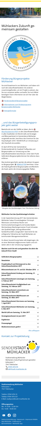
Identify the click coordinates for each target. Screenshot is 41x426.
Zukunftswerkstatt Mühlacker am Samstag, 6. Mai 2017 (18, 308)
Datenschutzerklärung (9, 419)
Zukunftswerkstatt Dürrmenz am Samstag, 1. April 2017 (18, 302)
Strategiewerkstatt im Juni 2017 (14, 316)
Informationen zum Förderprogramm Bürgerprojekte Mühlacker (16, 106)
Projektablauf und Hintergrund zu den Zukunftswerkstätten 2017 (16, 265)
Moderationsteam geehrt (11, 327)
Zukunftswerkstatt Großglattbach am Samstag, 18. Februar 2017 (16, 285)
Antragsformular (10, 111)
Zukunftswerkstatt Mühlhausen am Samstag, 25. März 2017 (15, 297)
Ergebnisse (6, 320)
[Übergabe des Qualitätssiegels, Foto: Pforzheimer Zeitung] (20, 190)
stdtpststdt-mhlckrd (18, 399)
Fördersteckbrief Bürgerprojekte (15, 101)
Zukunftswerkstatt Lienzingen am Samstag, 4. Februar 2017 (18, 280)
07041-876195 (13, 367)
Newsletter (6, 260)
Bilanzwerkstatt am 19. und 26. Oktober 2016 (19, 270)
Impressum (20, 419)
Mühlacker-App (18, 423)
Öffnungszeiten (7, 404)
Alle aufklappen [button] (34, 331)
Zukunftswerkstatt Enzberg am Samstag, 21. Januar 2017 (18, 274)
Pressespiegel (7, 323)
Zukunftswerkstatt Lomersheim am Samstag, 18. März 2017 (15, 291)
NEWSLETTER (21, 164)
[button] (4, 415)
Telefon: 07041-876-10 (9, 394)
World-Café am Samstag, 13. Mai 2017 (16, 312)
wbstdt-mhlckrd (17, 369)
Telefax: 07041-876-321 (10, 397)
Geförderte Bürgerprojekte (12, 257)
